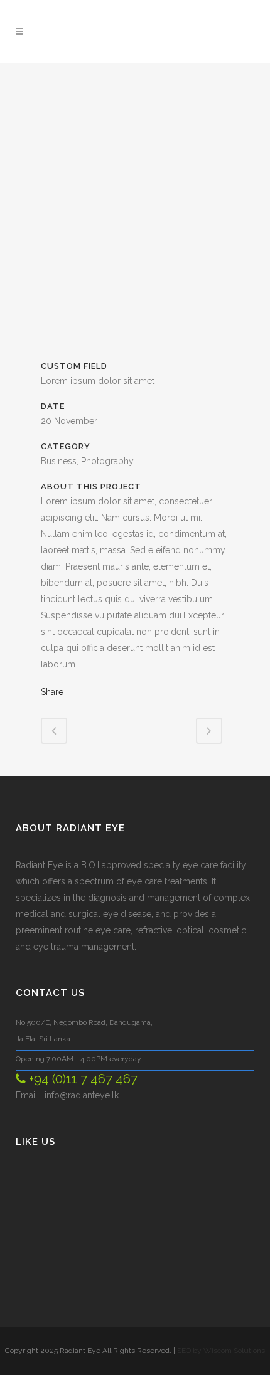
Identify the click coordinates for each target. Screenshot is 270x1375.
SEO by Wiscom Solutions (221, 1350)
